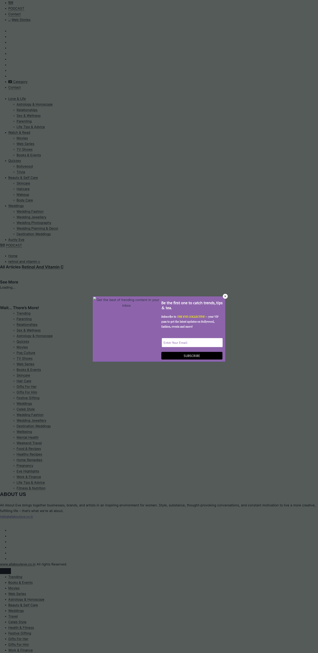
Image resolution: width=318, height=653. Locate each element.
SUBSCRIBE (192, 355)
